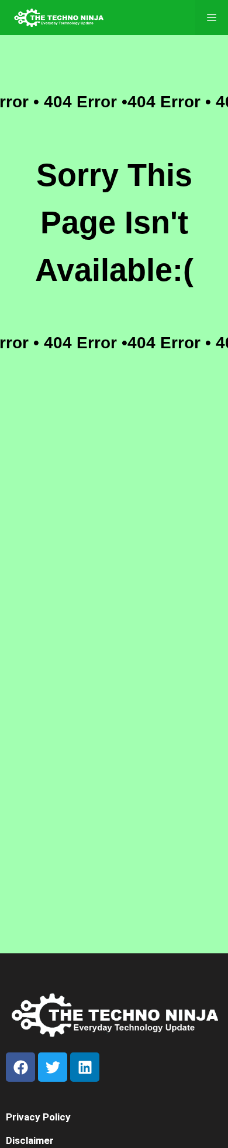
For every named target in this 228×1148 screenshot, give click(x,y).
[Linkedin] (84, 1067)
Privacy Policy (38, 1117)
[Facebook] (20, 1067)
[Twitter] (52, 1067)
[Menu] (211, 17)
